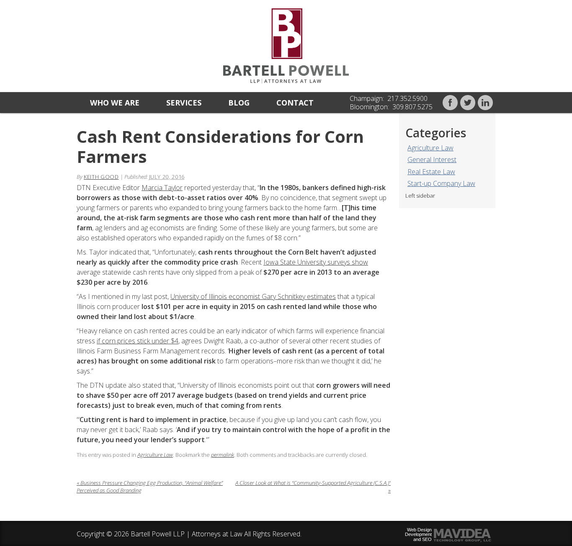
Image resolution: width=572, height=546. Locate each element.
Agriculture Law (430, 147)
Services (183, 103)
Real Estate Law (431, 171)
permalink (222, 454)
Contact (295, 103)
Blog (239, 103)
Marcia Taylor (162, 187)
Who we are (114, 103)
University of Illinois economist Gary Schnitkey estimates (253, 296)
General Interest (431, 159)
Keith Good (101, 176)
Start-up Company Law (441, 183)
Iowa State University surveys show (315, 262)
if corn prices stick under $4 (137, 340)
